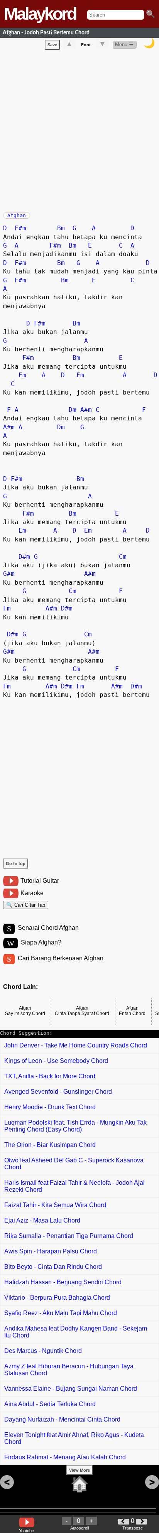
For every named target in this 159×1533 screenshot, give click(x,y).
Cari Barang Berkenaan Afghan (60, 958)
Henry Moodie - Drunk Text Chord (50, 1107)
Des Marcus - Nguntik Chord (43, 1350)
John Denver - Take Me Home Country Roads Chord (75, 1045)
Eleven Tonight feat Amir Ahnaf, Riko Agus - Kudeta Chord (74, 1438)
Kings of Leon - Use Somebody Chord (56, 1060)
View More (79, 1470)
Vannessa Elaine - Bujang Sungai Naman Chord (70, 1388)
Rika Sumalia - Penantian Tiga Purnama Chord (68, 1236)
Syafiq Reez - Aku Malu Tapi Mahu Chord (60, 1313)
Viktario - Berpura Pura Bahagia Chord (57, 1297)
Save (52, 44)
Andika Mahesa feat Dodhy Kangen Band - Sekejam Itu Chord (75, 1332)
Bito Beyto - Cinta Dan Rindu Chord (53, 1266)
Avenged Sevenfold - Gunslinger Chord (58, 1091)
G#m (9, 573)
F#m (20, 228)
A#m (86, 409)
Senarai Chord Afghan (48, 927)
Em (22, 375)
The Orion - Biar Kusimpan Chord (50, 1145)
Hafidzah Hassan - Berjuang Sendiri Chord (63, 1282)
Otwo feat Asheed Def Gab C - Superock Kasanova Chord (74, 1163)
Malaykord (40, 14)
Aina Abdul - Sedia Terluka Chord (50, 1404)
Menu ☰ (124, 44)
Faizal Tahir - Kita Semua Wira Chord (55, 1205)
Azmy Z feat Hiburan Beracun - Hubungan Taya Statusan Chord (69, 1369)
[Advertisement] (79, 129)
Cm (123, 556)
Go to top (15, 863)
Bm (61, 228)
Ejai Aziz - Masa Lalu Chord (42, 1220)
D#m (24, 556)
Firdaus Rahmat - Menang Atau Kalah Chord (65, 1457)
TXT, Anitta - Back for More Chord (49, 1076)
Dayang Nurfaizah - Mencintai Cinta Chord (62, 1419)
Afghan (16, 215)
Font (86, 44)
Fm (7, 608)
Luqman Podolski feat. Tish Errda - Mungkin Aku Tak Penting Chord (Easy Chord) (75, 1126)
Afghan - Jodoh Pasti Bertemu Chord (46, 32)
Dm (72, 409)
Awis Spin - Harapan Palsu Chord (50, 1251)
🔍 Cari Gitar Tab (25, 905)
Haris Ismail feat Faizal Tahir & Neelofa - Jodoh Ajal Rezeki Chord (74, 1186)
